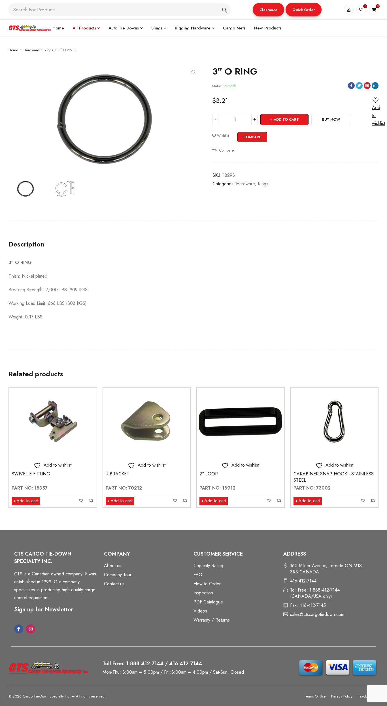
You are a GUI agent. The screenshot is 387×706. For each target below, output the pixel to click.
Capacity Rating (208, 565)
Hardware (31, 50)
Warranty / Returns (212, 620)
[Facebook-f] (18, 628)
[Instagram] (30, 628)
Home (13, 50)
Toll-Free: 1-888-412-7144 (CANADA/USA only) (315, 593)
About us (112, 565)
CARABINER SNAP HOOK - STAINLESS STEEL (334, 477)
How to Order (207, 583)
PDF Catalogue (208, 602)
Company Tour (117, 574)
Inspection (203, 593)
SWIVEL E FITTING (31, 474)
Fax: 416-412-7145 (308, 605)
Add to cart (286, 119)
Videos (200, 611)
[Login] (349, 9)
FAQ (198, 574)
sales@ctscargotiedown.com (317, 614)
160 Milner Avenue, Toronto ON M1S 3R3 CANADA (326, 568)
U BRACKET (117, 474)
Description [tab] (26, 244)
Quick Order (303, 9)
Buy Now (331, 119)
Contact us (114, 583)
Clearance (268, 9)
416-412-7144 (303, 581)
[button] (268, 9)
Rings (48, 50)
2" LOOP (208, 474)
